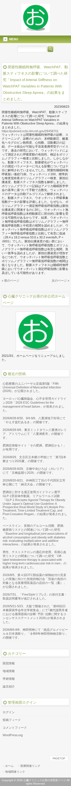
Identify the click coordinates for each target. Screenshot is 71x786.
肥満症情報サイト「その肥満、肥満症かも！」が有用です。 (34, 447)
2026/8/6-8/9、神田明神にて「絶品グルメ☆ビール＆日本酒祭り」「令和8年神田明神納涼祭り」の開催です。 (35, 633)
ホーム (9, 765)
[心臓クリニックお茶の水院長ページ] (35, 30)
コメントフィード (15, 727)
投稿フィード (12, 720)
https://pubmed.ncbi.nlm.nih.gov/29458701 (30, 131)
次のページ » (60, 280)
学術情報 (9, 678)
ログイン (9, 712)
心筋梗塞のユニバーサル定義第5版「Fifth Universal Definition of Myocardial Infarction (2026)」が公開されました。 (32, 387)
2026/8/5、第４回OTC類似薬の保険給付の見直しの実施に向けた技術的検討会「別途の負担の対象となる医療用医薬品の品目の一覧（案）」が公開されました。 (34, 580)
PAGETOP (59, 758)
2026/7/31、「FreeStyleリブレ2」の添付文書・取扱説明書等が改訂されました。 (35, 596)
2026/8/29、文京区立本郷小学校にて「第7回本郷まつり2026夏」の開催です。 (34, 459)
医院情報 (9, 663)
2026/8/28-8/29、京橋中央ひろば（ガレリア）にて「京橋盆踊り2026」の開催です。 (34, 470)
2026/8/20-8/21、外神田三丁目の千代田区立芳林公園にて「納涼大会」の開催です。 (34, 482)
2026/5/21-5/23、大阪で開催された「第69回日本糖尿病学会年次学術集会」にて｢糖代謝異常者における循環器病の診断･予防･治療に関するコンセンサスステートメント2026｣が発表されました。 (35, 614)
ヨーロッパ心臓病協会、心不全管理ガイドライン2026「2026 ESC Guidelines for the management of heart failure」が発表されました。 (34, 404)
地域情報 (9, 671)
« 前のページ (10, 280)
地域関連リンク (15, 771)
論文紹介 (9, 686)
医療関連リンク (30, 765)
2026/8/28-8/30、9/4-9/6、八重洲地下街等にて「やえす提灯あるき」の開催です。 (34, 420)
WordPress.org (13, 735)
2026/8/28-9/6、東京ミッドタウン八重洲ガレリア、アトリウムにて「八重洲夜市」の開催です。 (35, 433)
